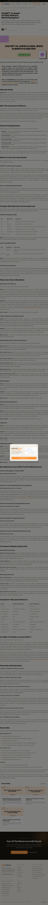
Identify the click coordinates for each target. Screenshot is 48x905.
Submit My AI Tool (23, 458)
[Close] (36, 445)
